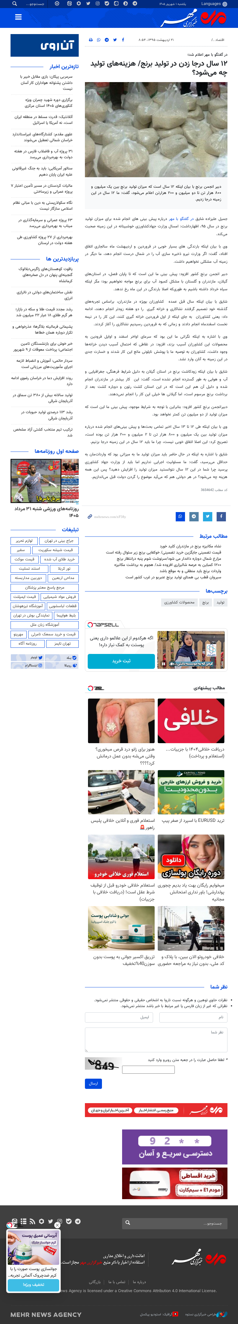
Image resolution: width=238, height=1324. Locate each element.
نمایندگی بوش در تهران (31, 615)
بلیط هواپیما (66, 615)
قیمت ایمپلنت (24, 597)
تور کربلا (64, 569)
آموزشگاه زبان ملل (44, 625)
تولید (220, 602)
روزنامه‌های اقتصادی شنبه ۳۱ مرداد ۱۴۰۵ (45, 512)
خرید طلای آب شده (59, 559)
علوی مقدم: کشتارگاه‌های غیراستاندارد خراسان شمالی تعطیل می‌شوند (42, 137)
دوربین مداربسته (28, 578)
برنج (205, 602)
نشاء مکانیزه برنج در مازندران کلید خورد (190, 546)
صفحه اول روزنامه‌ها (57, 452)
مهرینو (18, 634)
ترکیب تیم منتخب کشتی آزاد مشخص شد (43, 433)
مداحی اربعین (63, 578)
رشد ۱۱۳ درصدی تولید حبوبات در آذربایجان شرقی (47, 415)
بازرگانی (95, 1282)
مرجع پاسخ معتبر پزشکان (44, 588)
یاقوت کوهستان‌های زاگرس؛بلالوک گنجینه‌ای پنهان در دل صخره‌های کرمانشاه (46, 275)
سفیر (21, 550)
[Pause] (163, 664)
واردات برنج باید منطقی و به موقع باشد (190, 571)
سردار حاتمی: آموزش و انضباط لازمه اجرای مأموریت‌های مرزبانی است (44, 364)
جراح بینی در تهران (59, 541)
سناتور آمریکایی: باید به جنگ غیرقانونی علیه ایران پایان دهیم (42, 171)
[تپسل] (90, 625)
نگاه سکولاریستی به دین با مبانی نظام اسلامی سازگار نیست (43, 206)
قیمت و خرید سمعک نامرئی (53, 634)
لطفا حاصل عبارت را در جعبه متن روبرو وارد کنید (187, 1060)
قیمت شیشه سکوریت (55, 550)
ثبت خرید (121, 661)
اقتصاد (219, 40)
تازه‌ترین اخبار (64, 67)
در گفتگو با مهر (181, 219)
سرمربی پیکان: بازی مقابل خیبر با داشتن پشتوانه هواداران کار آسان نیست (46, 83)
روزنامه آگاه (28, 644)
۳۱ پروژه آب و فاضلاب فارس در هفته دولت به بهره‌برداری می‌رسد (43, 154)
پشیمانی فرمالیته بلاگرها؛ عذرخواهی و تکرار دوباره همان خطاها (42, 330)
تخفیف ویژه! (33, 1285)
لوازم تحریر (24, 541)
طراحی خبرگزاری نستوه (200, 1314)
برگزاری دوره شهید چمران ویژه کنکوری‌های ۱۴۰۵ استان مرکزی (49, 103)
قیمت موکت (24, 559)
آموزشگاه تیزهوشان (28, 606)
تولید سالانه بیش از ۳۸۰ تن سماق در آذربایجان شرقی (43, 398)
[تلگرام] (78, 1222)
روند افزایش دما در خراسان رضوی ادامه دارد (42, 381)
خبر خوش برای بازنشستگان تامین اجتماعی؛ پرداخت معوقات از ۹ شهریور (43, 347)
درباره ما (139, 1282)
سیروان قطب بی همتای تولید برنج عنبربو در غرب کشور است (173, 577)
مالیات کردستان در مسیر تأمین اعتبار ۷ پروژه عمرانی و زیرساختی (42, 189)
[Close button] (57, 1225)
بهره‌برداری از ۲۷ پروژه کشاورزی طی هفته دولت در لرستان (45, 240)
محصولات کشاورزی (179, 602)
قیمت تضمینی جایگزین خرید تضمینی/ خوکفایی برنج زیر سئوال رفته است (163, 553)
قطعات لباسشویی (63, 606)
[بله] (69, 1222)
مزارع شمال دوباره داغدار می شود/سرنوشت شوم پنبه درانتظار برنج (169, 559)
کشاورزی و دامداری (195, 40)
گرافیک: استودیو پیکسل (156, 1314)
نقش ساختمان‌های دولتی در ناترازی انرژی (45, 295)
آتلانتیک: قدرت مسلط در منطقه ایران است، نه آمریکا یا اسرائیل (44, 120)
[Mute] (172, 664)
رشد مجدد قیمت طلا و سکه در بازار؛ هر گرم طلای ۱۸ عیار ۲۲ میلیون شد (44, 312)
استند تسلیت (29, 569)
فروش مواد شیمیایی (59, 597)
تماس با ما (116, 1282)
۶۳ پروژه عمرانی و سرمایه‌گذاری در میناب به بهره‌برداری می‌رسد (45, 223)
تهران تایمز (62, 644)
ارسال (93, 1084)
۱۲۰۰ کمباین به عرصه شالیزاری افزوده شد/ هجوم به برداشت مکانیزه (167, 565)
